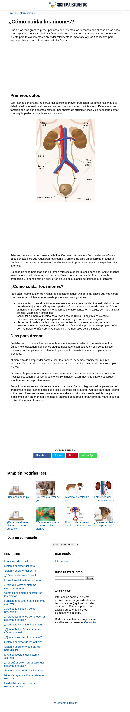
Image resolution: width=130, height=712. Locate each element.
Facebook (42, 455)
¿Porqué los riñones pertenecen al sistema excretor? (24, 618)
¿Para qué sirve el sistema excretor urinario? (17, 525)
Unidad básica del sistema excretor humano (20, 685)
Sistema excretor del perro (77, 498)
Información (26, 13)
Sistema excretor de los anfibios (23, 642)
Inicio (13, 13)
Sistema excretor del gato (48, 498)
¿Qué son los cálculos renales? (23, 637)
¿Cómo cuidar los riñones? (20, 575)
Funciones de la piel (18, 496)
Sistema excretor (67, 702)
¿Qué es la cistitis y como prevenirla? (106, 524)
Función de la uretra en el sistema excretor (78, 524)
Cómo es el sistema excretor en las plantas (47, 525)
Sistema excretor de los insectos (23, 670)
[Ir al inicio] (68, 8)
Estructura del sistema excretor (104, 498)
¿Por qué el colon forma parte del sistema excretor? (24, 664)
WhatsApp (88, 455)
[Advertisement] (65, 67)
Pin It (72, 455)
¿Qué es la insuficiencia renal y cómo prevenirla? (23, 631)
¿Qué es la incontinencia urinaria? (24, 624)
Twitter (58, 455)
